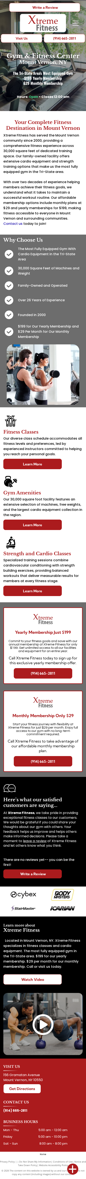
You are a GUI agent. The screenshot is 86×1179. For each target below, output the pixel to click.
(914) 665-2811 (15, 1110)
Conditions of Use (62, 1161)
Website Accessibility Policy (53, 1165)
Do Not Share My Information (35, 1161)
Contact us (13, 223)
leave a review (35, 841)
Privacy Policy (7, 1161)
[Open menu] (75, 23)
